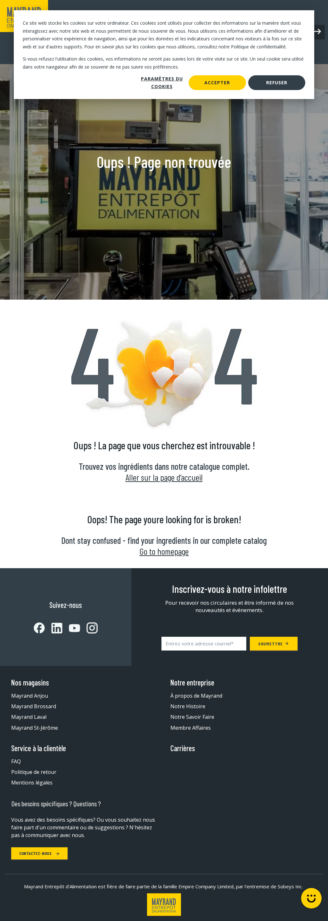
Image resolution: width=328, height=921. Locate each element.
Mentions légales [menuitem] (32, 782)
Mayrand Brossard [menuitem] (33, 706)
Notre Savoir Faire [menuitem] (192, 716)
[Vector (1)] (39, 628)
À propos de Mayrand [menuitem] (196, 695)
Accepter (217, 82)
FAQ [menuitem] (16, 761)
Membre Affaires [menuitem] (190, 727)
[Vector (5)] (89, 628)
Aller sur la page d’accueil (164, 477)
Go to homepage (164, 551)
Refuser (276, 82)
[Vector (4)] (71, 628)
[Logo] (164, 904)
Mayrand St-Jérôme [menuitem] (34, 727)
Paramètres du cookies (162, 83)
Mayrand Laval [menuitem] (28, 716)
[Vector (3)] (53, 628)
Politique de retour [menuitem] (33, 772)
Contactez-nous (36, 853)
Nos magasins (30, 682)
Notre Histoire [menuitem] (187, 706)
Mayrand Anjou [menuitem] (29, 695)
